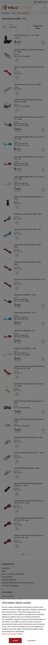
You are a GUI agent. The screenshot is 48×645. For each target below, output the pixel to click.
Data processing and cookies (12, 634)
